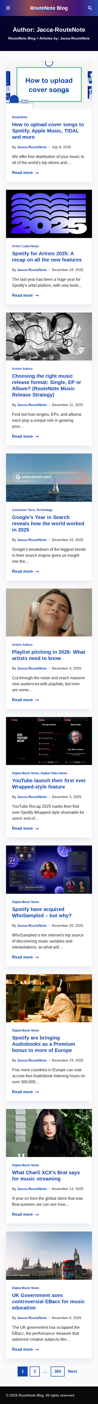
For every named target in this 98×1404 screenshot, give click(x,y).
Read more (22, 172)
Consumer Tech (23, 510)
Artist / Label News (25, 246)
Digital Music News (25, 773)
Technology (44, 510)
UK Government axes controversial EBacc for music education (48, 1301)
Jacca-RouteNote (32, 147)
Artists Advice (22, 368)
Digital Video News (54, 773)
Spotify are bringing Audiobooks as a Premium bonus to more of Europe (43, 1044)
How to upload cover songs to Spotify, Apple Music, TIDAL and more (48, 131)
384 (57, 1371)
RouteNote (19, 117)
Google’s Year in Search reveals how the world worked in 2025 (48, 523)
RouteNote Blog (49, 8)
